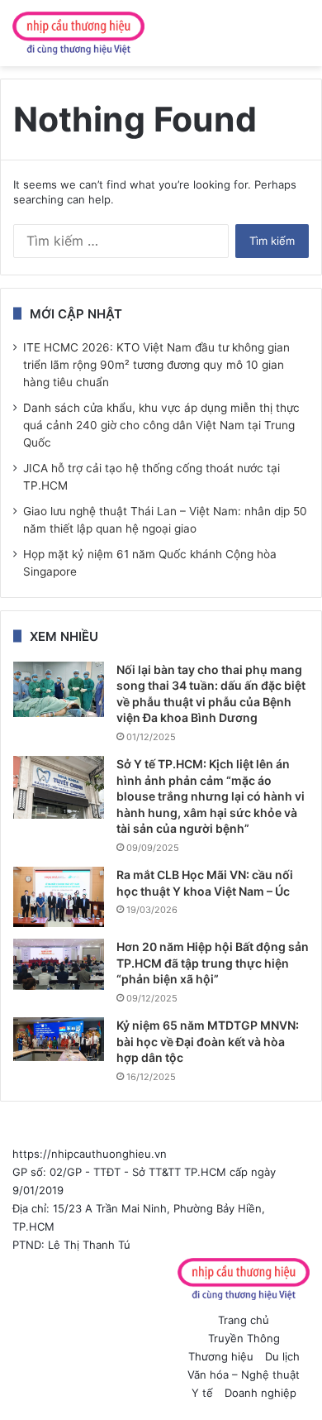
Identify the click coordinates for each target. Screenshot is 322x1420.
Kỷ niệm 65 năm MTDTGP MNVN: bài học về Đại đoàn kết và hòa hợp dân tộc (207, 1041)
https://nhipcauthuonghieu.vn (89, 1153)
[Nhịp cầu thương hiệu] (78, 33)
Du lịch (282, 1356)
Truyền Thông (244, 1338)
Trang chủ (243, 1320)
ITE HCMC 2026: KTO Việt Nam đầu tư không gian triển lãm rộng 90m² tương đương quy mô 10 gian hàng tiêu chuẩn (156, 365)
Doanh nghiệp (260, 1392)
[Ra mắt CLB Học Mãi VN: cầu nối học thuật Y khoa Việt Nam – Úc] (58, 897)
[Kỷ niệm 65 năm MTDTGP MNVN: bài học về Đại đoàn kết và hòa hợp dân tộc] (58, 1039)
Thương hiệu (220, 1356)
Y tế (202, 1392)
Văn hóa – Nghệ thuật (243, 1374)
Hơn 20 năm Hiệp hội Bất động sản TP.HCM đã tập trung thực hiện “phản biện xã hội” (212, 962)
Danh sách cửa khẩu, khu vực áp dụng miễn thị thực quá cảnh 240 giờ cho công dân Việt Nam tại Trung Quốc (161, 425)
